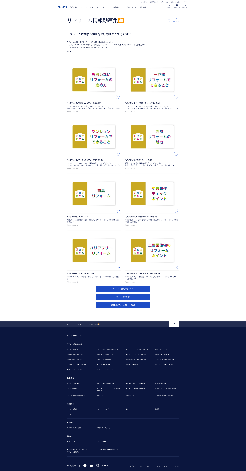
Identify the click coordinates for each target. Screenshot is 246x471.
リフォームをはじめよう (74, 344)
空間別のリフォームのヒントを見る (123, 305)
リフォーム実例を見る (123, 297)
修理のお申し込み (175, 2)
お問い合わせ (164, 2)
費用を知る (70, 378)
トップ (69, 324)
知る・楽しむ (132, 7)
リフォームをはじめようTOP (123, 289)
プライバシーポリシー (144, 466)
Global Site (186, 2)
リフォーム (94, 7)
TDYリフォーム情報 (141, 2)
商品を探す (74, 7)
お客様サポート (118, 7)
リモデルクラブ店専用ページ (106, 449)
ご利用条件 (133, 466)
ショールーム (105, 7)
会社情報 (143, 7)
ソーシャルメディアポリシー (161, 466)
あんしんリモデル (72, 335)
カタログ (84, 7)
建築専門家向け (154, 2)
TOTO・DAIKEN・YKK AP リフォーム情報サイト (75, 451)
